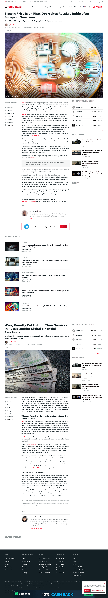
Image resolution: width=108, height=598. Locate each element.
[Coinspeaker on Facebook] (90, 2)
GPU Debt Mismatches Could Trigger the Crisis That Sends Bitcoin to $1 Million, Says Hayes (45, 246)
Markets (7, 561)
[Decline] (104, 583)
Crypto (7, 564)
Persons (24, 564)
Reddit (10, 119)
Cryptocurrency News (28, 273)
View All (99, 130)
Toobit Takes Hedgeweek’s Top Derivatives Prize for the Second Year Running (92, 174)
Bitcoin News (25, 242)
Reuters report (32, 444)
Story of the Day (10, 558)
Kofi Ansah (13, 25)
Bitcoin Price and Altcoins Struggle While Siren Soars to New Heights (45, 306)
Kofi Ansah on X (34, 219)
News (29, 7)
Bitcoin (24, 103)
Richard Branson (38, 468)
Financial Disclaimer (78, 572)
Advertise (81, 2)
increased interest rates (29, 201)
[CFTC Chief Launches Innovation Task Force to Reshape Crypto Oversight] (12, 277)
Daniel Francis (27, 249)
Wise (23, 421)
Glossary (24, 572)
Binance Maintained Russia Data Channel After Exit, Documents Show (92, 142)
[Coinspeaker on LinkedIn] (99, 2)
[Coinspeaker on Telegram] (96, 2)
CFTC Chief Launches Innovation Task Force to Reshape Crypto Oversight (43, 276)
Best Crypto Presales (45, 564)
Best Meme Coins (44, 570)
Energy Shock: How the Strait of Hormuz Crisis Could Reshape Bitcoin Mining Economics (45, 291)
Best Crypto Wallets (44, 572)
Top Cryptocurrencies (83, 101)
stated (32, 158)
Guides (34, 7)
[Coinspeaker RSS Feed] (102, 2)
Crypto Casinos (63, 7)
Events (75, 183)
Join (63, 227)
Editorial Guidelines (78, 567)
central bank (35, 135)
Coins (23, 558)
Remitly (24, 437)
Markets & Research (75, 7)
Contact (73, 2)
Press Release (9, 570)
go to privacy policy (97, 590)
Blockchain (8, 567)
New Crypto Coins (44, 567)
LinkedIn (10, 122)
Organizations (26, 561)
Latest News (78, 134)
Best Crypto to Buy (44, 558)
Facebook (10, 107)
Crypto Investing (43, 7)
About (65, 2)
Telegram (10, 116)
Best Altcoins (42, 561)
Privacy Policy (77, 575)
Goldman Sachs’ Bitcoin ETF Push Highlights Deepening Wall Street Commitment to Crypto (45, 261)
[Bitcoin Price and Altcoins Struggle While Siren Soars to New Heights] (12, 307)
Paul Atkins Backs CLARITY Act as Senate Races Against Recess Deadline (92, 152)
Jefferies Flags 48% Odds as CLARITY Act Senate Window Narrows (90, 163)
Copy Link (10, 125)
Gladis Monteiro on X (36, 528)
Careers (75, 564)
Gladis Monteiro (15, 342)
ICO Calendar (53, 7)
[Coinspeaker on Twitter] (93, 2)
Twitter (9, 110)
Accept (87, 590)
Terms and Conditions (79, 570)
